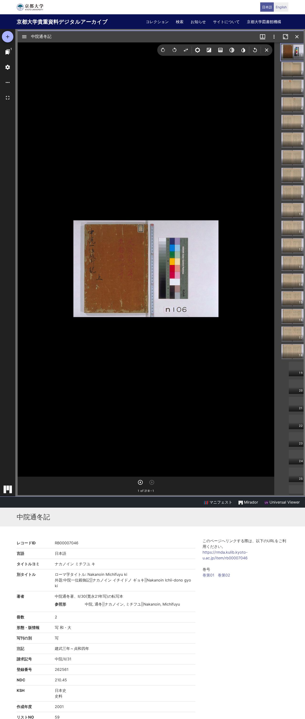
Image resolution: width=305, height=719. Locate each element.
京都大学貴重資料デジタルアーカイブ (62, 22)
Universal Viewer (284, 502)
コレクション (157, 21)
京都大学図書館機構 (264, 21)
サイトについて (226, 21)
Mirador (250, 502)
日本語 (267, 7)
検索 (179, 21)
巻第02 (224, 575)
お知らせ (198, 21)
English (281, 7)
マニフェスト (220, 502)
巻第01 (208, 575)
